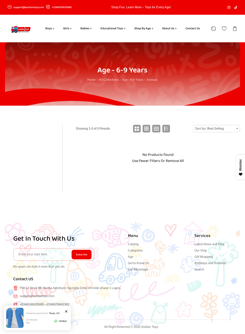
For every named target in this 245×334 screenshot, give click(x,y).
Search (199, 269)
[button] (234, 28)
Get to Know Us (138, 263)
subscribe (81, 254)
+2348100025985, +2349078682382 (44, 304)
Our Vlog (200, 250)
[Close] (66, 311)
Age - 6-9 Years (132, 79)
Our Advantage (138, 269)
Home (91, 79)
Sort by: (201, 128)
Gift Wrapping (203, 256)
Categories (135, 250)
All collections (109, 79)
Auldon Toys (149, 326)
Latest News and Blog (209, 244)
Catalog (133, 244)
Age (130, 256)
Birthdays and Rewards (210, 263)
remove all (175, 161)
